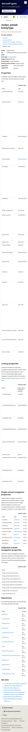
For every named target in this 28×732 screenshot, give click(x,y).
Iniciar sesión (23, 17)
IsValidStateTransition (7, 632)
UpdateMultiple (6, 669)
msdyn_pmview (18, 531)
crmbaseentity (12, 57)
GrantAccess (5, 628)
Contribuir (22, 721)
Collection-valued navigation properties (12, 44)
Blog (15, 721)
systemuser (17, 519)
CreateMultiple (6, 619)
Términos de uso (5, 727)
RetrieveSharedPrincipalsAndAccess (11, 655)
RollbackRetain (6, 664)
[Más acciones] (25, 20)
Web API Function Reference (12, 690)
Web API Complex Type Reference (14, 694)
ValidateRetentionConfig (8, 674)
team (15, 540)
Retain (3, 646)
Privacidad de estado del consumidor (11, 725)
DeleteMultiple (6, 623)
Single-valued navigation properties (11, 42)
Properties (5, 38)
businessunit (17, 537)
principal (16, 534)
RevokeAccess (5, 660)
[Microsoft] (14, 17)
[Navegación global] (1, 17)
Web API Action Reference (11, 688)
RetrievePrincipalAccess (8, 651)
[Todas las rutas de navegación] (2, 20)
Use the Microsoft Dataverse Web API (15, 683)
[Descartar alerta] (25, 2)
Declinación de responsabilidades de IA (11, 718)
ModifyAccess (5, 637)
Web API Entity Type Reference (13, 686)
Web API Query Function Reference (14, 692)
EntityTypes (8, 20)
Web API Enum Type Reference (13, 696)
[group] (14, 224)
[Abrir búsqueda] (17, 17)
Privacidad (4, 723)
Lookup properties (7, 40)
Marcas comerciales (17, 727)
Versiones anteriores (6, 721)
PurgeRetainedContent (8, 641)
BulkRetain (5, 614)
